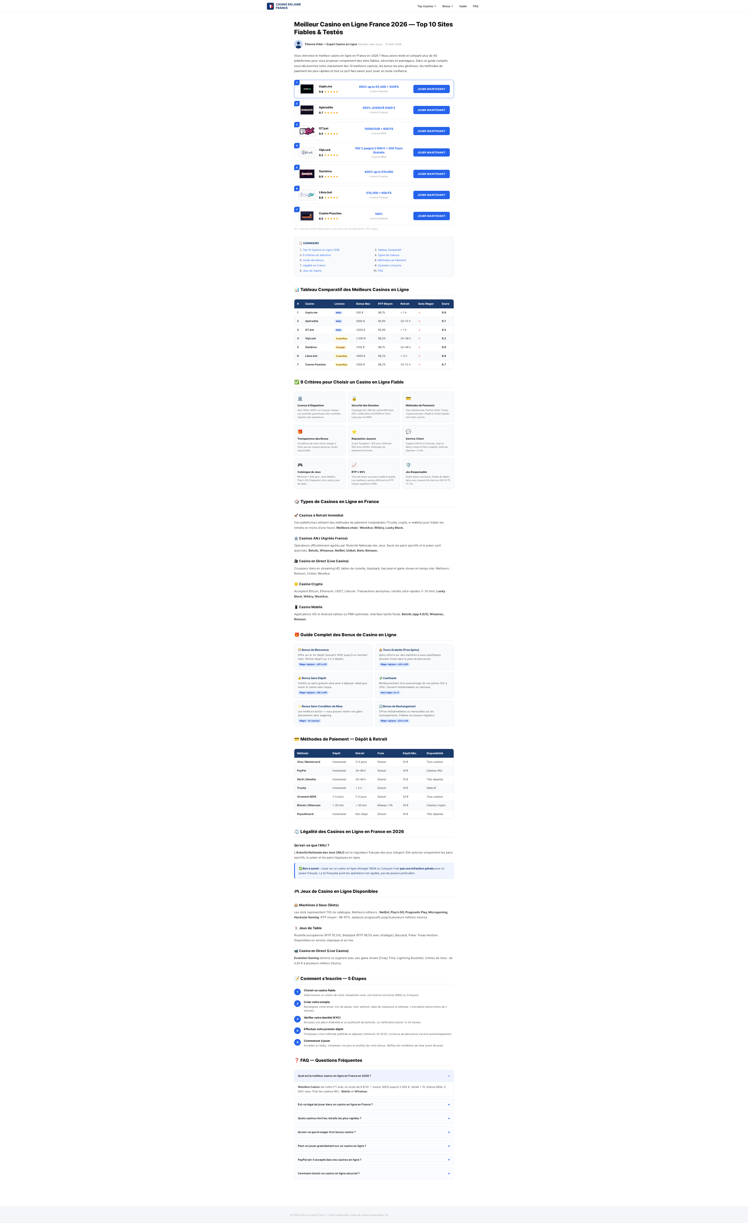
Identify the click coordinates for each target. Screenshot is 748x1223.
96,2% (382, 355)
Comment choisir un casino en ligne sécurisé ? (329, 1173)
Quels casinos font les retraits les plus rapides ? (329, 1118)
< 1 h (403, 312)
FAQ (475, 6)
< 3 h (403, 355)
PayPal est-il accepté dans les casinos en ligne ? (330, 1159)
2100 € (360, 347)
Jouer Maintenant (431, 89)
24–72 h (405, 321)
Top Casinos (426, 6)
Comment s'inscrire (389, 265)
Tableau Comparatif (389, 249)
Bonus (447, 6)
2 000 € (361, 338)
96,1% (381, 312)
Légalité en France (314, 265)
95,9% (382, 321)
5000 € (360, 321)
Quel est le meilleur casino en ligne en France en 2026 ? (334, 1075)
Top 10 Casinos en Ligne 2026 (321, 249)
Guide (463, 6)
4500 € (360, 355)
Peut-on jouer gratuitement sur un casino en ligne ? (332, 1145)
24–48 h (405, 338)
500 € (359, 312)
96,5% (382, 338)
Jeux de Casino (312, 270)
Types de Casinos (388, 255)
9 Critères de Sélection (317, 255)
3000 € (360, 329)
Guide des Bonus (313, 260)
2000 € (360, 364)
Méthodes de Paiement (392, 260)
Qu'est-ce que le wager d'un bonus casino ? (327, 1132)
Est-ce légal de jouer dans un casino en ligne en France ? (335, 1104)
